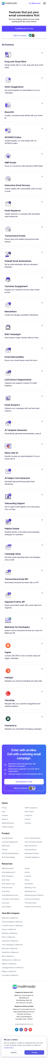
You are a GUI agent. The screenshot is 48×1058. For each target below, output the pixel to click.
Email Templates (7, 876)
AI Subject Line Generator (10, 899)
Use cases (5, 903)
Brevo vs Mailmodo (8, 937)
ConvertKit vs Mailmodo (10, 975)
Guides (27, 868)
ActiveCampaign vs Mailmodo (12, 922)
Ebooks (27, 872)
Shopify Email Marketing (10, 853)
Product (6, 833)
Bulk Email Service (31, 846)
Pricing (4, 808)
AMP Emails (6, 846)
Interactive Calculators (32, 899)
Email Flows (6, 880)
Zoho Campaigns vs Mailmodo (12, 945)
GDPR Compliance (31, 808)
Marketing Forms (30, 891)
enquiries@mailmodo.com (24, 1024)
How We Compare (10, 913)
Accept (34, 1052)
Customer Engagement (10, 842)
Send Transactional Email (33, 842)
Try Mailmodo (34, 3)
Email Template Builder (32, 838)
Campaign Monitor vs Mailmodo (13, 967)
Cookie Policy (9, 1047)
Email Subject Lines (8, 884)
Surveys (4, 849)
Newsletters (29, 884)
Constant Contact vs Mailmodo (12, 925)
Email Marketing (7, 838)
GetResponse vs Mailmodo (11, 960)
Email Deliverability (8, 857)
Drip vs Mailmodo (8, 956)
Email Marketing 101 (8, 872)
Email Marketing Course (10, 895)
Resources (7, 864)
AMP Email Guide (7, 868)
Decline (14, 1052)
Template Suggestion (32, 857)
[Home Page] (9, 3)
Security (27, 819)
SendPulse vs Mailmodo (10, 952)
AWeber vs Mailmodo (9, 964)
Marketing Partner (8, 823)
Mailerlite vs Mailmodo (9, 933)
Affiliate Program (7, 827)
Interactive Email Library (33, 907)
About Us (5, 819)
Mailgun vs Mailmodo (9, 971)
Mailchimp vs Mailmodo (10, 918)
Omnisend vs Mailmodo (10, 941)
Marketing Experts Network (34, 895)
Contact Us (28, 815)
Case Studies (6, 907)
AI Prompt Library (30, 903)
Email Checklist (7, 887)
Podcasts (28, 876)
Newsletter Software (32, 853)
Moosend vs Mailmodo (10, 948)
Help (3, 811)
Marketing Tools (30, 887)
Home (5, 803)
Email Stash (6, 891)
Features (5, 815)
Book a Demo (29, 811)
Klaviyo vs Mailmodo (9, 929)
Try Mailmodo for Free (24, 29)
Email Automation (30, 849)
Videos (27, 880)
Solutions (28, 823)
